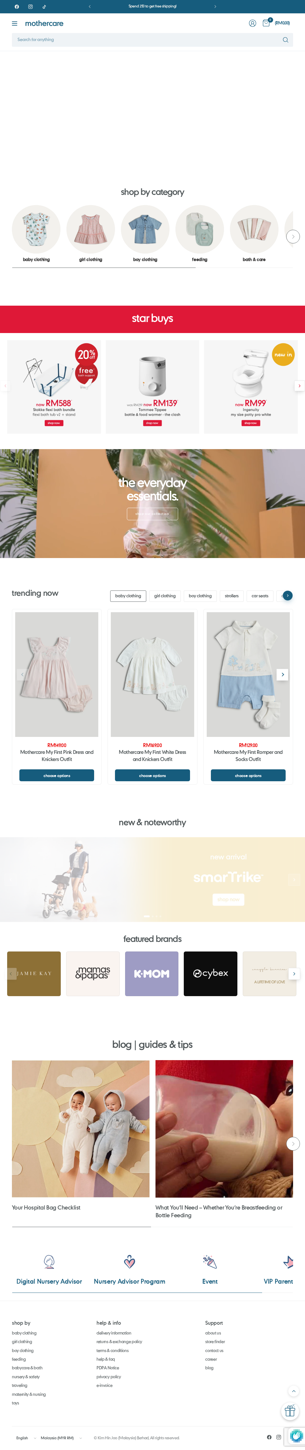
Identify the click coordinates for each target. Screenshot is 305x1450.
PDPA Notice (108, 1368)
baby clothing (128, 596)
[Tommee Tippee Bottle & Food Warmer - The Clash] (153, 387)
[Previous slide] (11, 106)
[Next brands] (294, 974)
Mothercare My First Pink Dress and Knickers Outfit (57, 756)
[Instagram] (30, 6)
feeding (19, 1359)
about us (213, 1333)
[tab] (131, 154)
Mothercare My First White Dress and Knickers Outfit (152, 756)
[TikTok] (44, 6)
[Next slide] (294, 106)
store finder (215, 1342)
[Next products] (299, 385)
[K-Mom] (152, 973)
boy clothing (200, 596)
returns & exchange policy (119, 1342)
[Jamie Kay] (34, 973)
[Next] (293, 236)
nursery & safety (26, 1377)
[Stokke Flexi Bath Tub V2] (54, 387)
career (211, 1359)
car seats (260, 596)
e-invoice (104, 1386)
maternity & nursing (29, 1395)
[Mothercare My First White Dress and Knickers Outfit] (152, 674)
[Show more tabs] (288, 595)
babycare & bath (27, 1368)
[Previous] (12, 236)
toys (15, 1403)
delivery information (114, 1333)
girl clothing (165, 596)
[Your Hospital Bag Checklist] (81, 1129)
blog (209, 1368)
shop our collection (152, 513)
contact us (214, 1351)
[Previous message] (90, 6)
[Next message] (215, 6)
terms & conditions (112, 1351)
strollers (232, 596)
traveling (19, 1386)
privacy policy (109, 1377)
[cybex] (210, 973)
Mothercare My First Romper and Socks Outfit (248, 756)
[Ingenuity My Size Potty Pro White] (251, 387)
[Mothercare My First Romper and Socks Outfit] (248, 674)
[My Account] (252, 23)
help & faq (106, 1359)
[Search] (285, 40)
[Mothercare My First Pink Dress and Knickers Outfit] (56, 674)
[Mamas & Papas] (93, 973)
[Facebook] (16, 6)
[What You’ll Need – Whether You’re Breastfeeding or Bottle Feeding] (224, 1129)
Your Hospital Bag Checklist (46, 1207)
